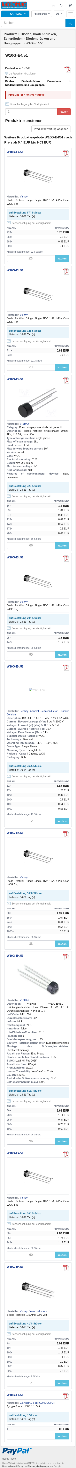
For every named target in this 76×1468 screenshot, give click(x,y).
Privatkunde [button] (40, 13)
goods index (9, 1458)
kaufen (64, 111)
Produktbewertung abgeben (51, 128)
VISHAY (24, 423)
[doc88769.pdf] (66, 153)
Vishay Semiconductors (33, 1311)
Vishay (24, 196)
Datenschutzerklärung (12, 1466)
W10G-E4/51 (15, 152)
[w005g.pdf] (68, 69)
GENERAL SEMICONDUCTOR (37, 1402)
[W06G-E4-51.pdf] (66, 380)
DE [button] (57, 13)
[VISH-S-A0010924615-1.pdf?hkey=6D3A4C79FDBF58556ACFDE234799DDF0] (66, 957)
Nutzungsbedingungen (38, 1466)
